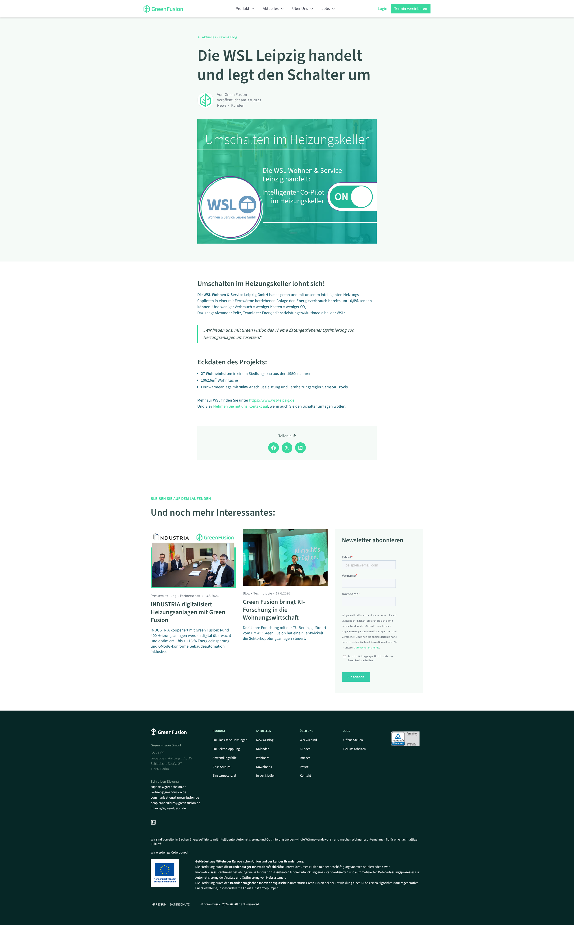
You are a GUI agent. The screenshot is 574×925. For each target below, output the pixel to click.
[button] (245, 8)
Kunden (305, 749)
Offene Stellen (353, 740)
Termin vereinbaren (410, 8)
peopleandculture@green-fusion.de (175, 803)
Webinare (262, 758)
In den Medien (265, 775)
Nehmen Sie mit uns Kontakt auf (240, 406)
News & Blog (265, 740)
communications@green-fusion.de (175, 797)
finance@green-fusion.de (168, 808)
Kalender (262, 749)
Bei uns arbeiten (354, 749)
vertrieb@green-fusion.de (168, 792)
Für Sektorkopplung (226, 749)
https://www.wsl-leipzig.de (271, 400)
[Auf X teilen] (287, 447)
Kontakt (305, 775)
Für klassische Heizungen (230, 740)
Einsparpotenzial (224, 775)
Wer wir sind (308, 740)
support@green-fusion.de (168, 787)
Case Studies (221, 767)
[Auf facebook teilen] (273, 447)
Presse (304, 767)
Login (382, 8)
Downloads (264, 767)
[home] (168, 9)
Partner (305, 758)
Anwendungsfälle (225, 758)
